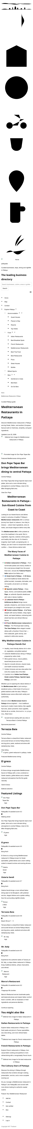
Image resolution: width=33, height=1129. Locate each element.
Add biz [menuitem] (8, 1098)
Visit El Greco (5, 785)
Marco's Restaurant (10, 981)
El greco (5, 842)
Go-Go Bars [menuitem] (15, 386)
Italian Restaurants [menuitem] (17, 336)
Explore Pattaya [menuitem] (9, 309)
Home (2, 392)
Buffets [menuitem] (13, 367)
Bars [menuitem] (9, 375)
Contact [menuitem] (6, 305)
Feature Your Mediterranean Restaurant (14, 1094)
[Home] (16, 259)
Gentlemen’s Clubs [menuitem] (17, 379)
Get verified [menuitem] (9, 1106)
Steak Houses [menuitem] (15, 363)
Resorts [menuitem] (13, 325)
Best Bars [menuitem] (14, 383)
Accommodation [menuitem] (13, 313)
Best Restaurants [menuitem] (16, 356)
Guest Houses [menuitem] (15, 317)
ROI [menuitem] (7, 1110)
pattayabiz (4, 263)
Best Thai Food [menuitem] (16, 352)
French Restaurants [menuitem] (17, 344)
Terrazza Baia (7, 912)
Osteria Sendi (7, 877)
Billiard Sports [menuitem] (12, 371)
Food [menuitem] (9, 332)
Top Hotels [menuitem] (14, 329)
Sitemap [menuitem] (8, 1117)
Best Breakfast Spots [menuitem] (17, 340)
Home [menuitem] (6, 298)
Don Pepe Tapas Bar (10, 807)
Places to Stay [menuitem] (15, 321)
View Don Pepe (6, 492)
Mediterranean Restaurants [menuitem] (19, 348)
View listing (4, 750)
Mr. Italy (5, 946)
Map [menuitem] (5, 302)
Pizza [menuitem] (12, 359)
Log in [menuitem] (8, 1120)
